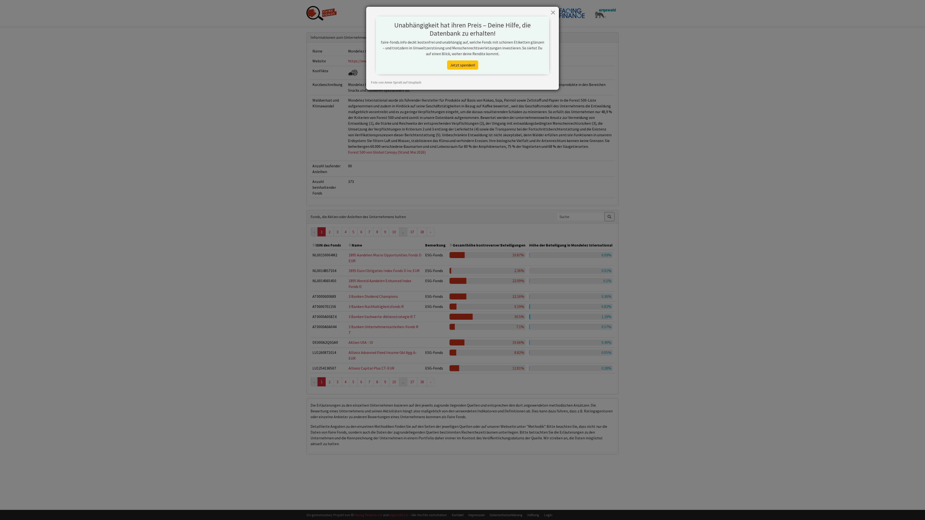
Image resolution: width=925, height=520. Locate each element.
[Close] (553, 12)
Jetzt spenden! (462, 65)
